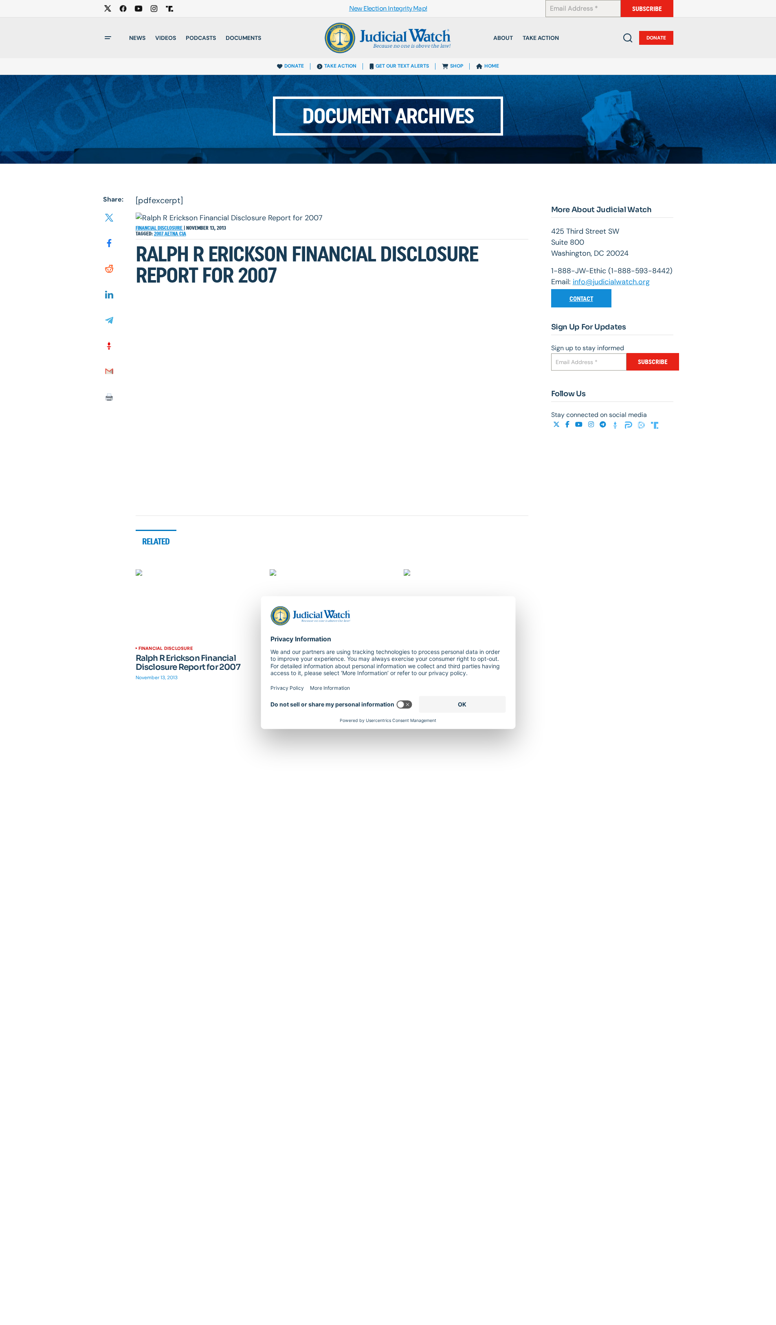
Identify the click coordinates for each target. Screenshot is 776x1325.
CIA (182, 234)
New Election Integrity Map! (388, 8)
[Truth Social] (654, 424)
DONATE (294, 66)
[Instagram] (592, 424)
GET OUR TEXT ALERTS (402, 66)
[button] (108, 38)
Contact (581, 299)
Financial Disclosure (160, 228)
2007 (159, 234)
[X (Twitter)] (557, 424)
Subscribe (647, 9)
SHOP (456, 66)
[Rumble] (642, 424)
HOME (491, 66)
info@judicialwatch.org (611, 282)
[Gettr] (616, 424)
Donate (656, 38)
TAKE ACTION (340, 66)
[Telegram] (604, 424)
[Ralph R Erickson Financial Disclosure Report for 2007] (198, 604)
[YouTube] (579, 424)
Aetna (172, 234)
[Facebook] (568, 424)
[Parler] (629, 424)
